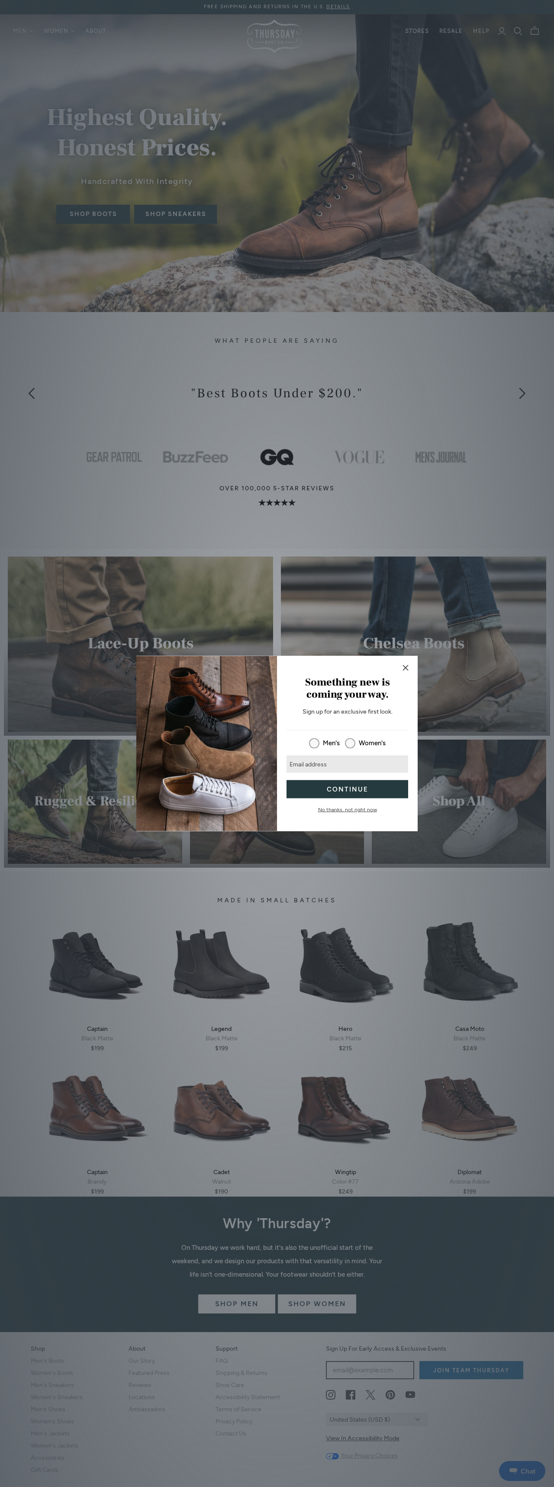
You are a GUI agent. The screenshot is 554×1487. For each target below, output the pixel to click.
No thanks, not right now (347, 810)
